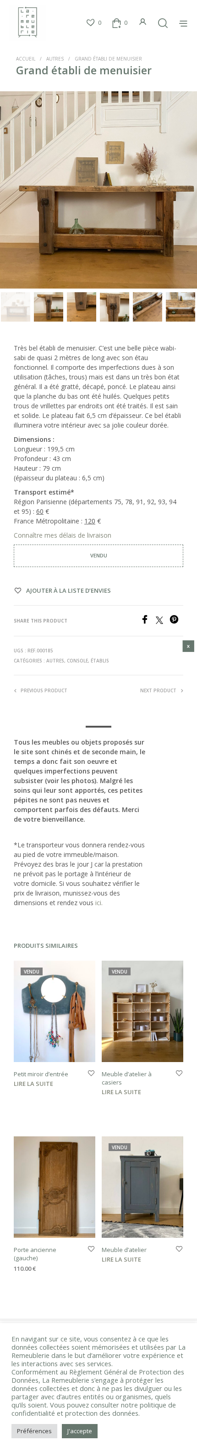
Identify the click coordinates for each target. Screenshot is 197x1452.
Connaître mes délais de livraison (63, 535)
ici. (99, 902)
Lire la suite (33, 1083)
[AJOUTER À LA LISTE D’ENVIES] (91, 1074)
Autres (55, 59)
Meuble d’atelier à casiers (127, 1078)
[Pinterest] (176, 621)
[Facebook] (148, 621)
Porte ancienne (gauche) (35, 1254)
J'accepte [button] (79, 1431)
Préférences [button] (34, 1431)
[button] (93, 23)
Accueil (25, 59)
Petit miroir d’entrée (41, 1074)
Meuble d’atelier (124, 1250)
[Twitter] (163, 621)
